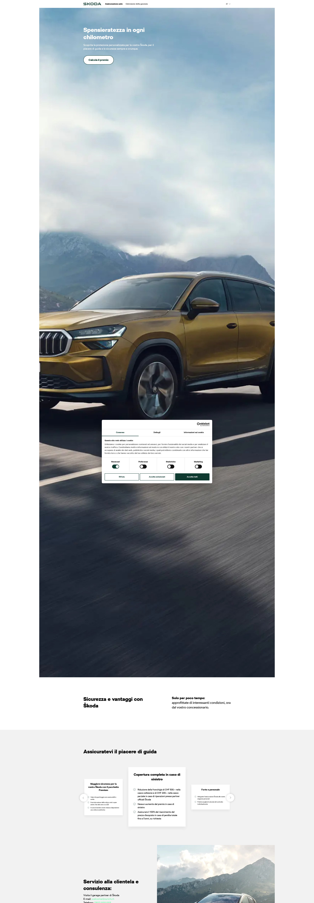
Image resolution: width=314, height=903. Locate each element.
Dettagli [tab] (157, 432)
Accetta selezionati (157, 477)
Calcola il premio (99, 59)
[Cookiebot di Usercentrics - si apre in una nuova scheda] (198, 424)
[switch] (143, 466)
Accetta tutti (192, 477)
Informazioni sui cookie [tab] (194, 432)
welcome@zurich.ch (103, 898)
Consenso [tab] (120, 432)
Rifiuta (122, 477)
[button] (230, 798)
